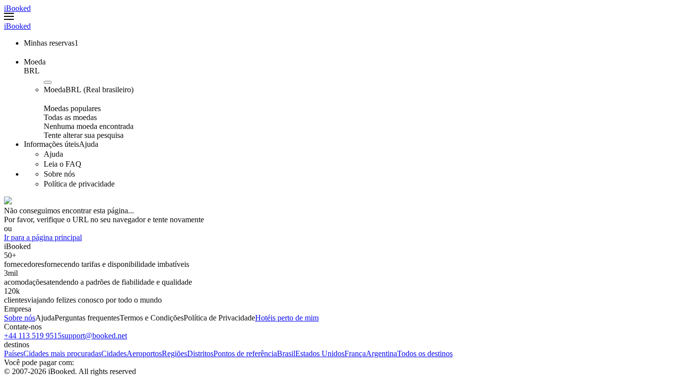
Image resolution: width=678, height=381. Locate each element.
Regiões (174, 353)
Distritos (200, 353)
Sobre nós (19, 318)
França (355, 353)
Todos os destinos (425, 353)
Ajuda (45, 318)
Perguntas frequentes (87, 318)
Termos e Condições (152, 318)
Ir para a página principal (43, 237)
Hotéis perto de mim (287, 318)
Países (13, 353)
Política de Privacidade (219, 318)
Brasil (286, 353)
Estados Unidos (319, 353)
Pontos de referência (245, 353)
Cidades (114, 353)
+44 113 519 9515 (33, 335)
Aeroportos (144, 353)
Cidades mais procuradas (62, 353)
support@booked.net (94, 335)
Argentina (381, 353)
